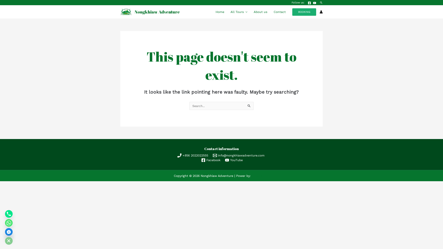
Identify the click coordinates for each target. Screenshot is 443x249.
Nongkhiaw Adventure (157, 12)
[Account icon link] (321, 11)
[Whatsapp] (9, 223)
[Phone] (9, 214)
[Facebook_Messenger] (9, 232)
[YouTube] (314, 2)
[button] (321, 2)
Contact (280, 12)
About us (260, 12)
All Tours (237, 12)
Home (220, 12)
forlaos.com (260, 176)
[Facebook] (309, 2)
